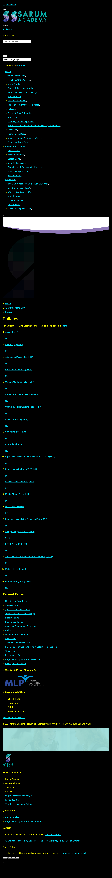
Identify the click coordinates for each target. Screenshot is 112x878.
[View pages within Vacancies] (17, 130)
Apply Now (8, 29)
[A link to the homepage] (25, 21)
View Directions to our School (18, 804)
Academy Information (15, 308)
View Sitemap (9, 841)
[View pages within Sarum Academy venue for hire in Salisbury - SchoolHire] (60, 126)
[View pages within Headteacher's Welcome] (30, 80)
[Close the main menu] (3, 215)
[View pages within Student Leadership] (26, 101)
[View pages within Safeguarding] (20, 159)
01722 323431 (12, 800)
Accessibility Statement (27, 841)
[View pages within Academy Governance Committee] (39, 105)
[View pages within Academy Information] (25, 76)
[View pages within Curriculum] (15, 180)
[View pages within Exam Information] (24, 155)
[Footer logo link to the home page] (8, 766)
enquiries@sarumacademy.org (19, 796)
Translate (21, 65)
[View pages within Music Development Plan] (31, 209)
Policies (8, 312)
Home (8, 303)
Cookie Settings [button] (73, 841)
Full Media (45, 841)
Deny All (16, 857)
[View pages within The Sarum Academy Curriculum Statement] (48, 184)
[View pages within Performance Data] (25, 134)
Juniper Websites (53, 834)
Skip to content (9, 5)
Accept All (5, 857)
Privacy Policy (57, 841)
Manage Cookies (11, 857)
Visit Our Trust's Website (14, 717)
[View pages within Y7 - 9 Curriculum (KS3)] (30, 188)
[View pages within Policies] (15, 109)
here (65, 326)
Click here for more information (74, 853)
